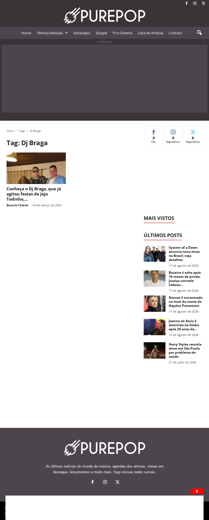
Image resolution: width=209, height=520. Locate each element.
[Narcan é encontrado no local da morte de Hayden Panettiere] (154, 303)
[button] (199, 33)
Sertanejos (81, 32)
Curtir (153, 131)
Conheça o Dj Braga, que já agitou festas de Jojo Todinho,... (34, 194)
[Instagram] (195, 3)
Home (26, 32)
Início (10, 131)
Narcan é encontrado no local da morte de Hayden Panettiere (185, 301)
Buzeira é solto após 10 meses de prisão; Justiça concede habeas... (185, 278)
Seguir (173, 131)
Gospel (101, 32)
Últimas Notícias (50, 32)
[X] (203, 3)
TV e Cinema (122, 32)
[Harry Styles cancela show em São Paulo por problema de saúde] (154, 350)
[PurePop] (104, 15)
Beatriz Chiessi (17, 205)
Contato (175, 32)
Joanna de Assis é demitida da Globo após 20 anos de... (184, 325)
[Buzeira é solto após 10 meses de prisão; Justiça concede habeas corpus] (154, 278)
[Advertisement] (104, 79)
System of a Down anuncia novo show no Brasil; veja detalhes (184, 253)
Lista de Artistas (150, 32)
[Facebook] (186, 3)
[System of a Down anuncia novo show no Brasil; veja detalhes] (154, 253)
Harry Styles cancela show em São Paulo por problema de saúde (185, 350)
